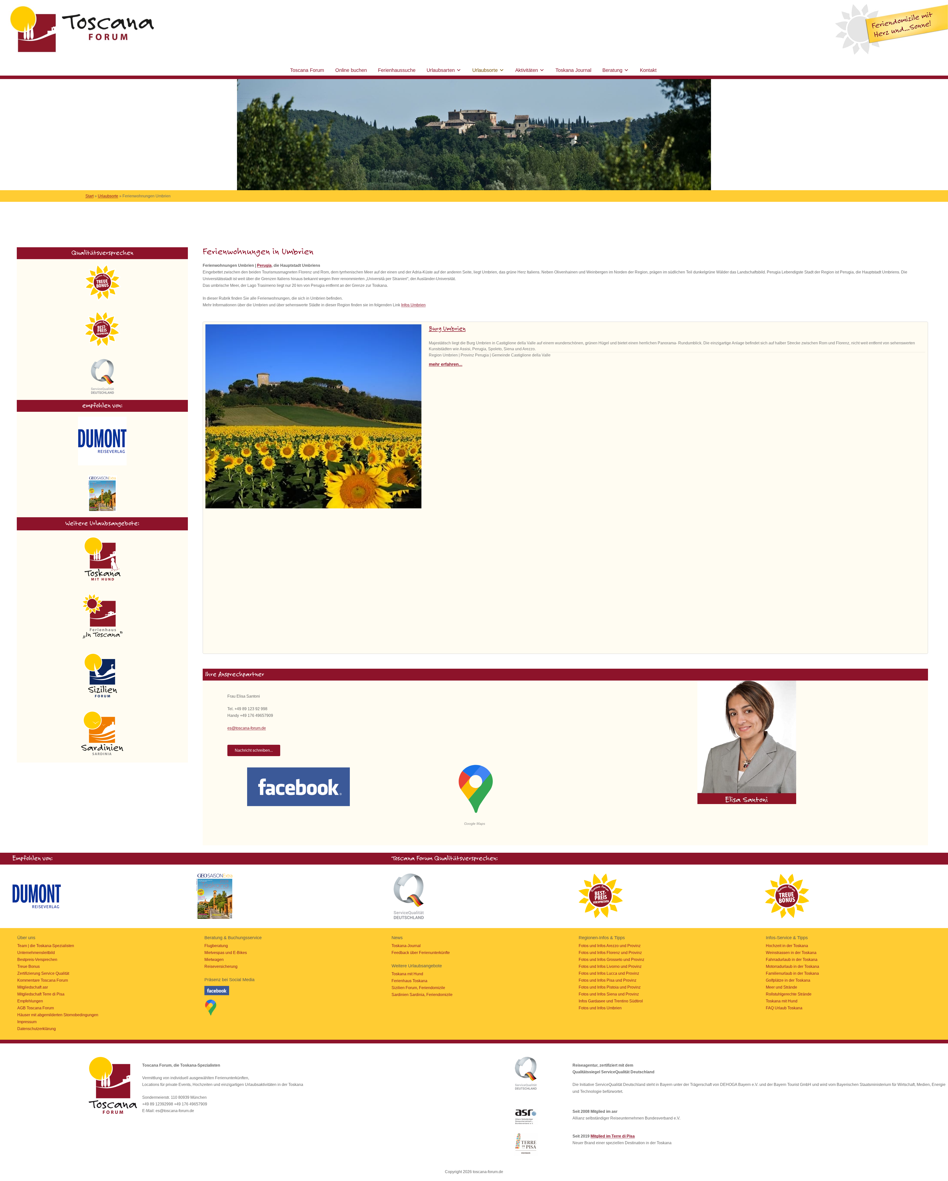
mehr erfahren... (445, 364)
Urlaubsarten (441, 70)
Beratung (612, 70)
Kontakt (648, 70)
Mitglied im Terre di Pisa (613, 1136)
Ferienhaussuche (396, 70)
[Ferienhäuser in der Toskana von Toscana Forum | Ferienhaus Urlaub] (81, 29)
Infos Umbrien (413, 305)
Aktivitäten (526, 70)
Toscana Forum (307, 70)
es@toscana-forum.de (246, 728)
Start (89, 196)
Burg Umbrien (447, 329)
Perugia (264, 265)
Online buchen (351, 70)
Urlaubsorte (485, 70)
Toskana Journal (573, 70)
